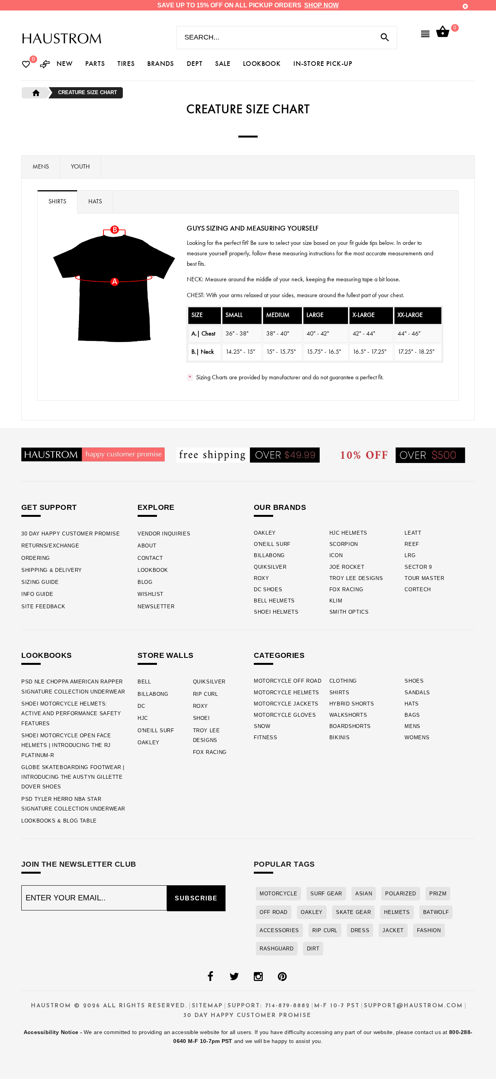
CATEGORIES (279, 655)
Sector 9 (418, 567)
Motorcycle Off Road (288, 681)
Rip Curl (205, 694)
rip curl (325, 930)
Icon (336, 555)
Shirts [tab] (57, 202)
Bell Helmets (274, 601)
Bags (412, 715)
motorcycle (278, 894)
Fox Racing (346, 589)
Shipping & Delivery (51, 570)
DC (141, 706)
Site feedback (43, 606)
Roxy (261, 578)
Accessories (279, 930)
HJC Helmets (348, 533)
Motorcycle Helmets (286, 692)
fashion (429, 930)
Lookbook (153, 570)
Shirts (339, 692)
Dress (360, 930)
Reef (412, 544)
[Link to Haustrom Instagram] (258, 977)
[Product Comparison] (45, 65)
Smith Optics (349, 612)
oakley (312, 912)
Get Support (49, 507)
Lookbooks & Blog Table (59, 821)
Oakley (265, 533)
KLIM (336, 601)
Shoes (414, 681)
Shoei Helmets (276, 612)
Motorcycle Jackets (286, 704)
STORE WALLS (165, 655)
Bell (144, 682)
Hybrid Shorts (351, 704)
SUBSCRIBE (196, 898)
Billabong (269, 555)
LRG (410, 555)
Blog (145, 582)
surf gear (326, 894)
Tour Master (424, 578)
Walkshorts (348, 715)
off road (274, 912)
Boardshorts (350, 726)
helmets (397, 912)
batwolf (436, 912)
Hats (412, 704)
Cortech (418, 589)
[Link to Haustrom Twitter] (234, 977)
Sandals (417, 692)
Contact (150, 558)
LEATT (413, 533)
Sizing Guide (40, 582)
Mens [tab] (41, 167)
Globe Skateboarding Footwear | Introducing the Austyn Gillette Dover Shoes (72, 777)
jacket (393, 930)
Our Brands (280, 507)
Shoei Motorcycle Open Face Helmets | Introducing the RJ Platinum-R (66, 745)
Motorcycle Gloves (285, 715)
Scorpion (343, 544)
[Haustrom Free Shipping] (248, 454)
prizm (437, 894)
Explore (156, 507)
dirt (313, 949)
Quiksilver (270, 567)
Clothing (343, 681)
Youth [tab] (80, 167)
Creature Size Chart (87, 92)
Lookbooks (46, 655)
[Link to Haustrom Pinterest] (282, 977)
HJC (143, 718)
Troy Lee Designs (356, 578)
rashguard (277, 949)
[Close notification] (465, 6)
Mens (412, 726)
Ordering (35, 558)
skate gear (353, 912)
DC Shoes (268, 589)
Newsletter (156, 606)
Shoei (201, 718)
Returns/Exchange (50, 546)
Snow (262, 726)
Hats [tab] (95, 202)
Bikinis (339, 737)
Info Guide (37, 594)
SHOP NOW (321, 5)
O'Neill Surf (272, 544)
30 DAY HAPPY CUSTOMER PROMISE (70, 534)
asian (363, 894)
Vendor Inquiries (164, 534)
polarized (400, 894)
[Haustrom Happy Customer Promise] (93, 454)
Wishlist (151, 594)
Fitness (265, 737)
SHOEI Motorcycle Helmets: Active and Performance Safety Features (71, 713)
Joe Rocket (347, 567)
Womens (417, 737)
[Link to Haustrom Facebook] (210, 977)
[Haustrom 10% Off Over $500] (403, 454)
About (147, 546)
